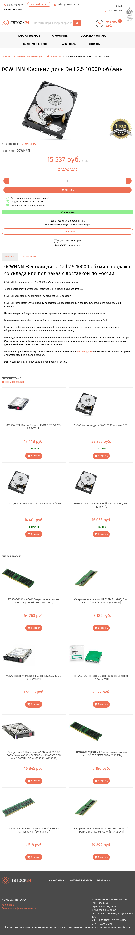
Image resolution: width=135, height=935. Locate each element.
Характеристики (29, 256)
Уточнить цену (67, 231)
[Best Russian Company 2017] (129, 14)
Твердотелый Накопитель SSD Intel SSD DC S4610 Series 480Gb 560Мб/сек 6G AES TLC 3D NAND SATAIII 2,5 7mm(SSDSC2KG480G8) (34, 755)
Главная (6, 56)
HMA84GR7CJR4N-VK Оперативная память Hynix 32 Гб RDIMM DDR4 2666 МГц (101, 754)
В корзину (69, 190)
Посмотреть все (15, 381)
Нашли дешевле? (67, 168)
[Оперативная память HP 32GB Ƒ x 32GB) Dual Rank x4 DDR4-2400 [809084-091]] (85, 578)
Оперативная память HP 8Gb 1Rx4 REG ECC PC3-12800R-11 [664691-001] (34, 830)
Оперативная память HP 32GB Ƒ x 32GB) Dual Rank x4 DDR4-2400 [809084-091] (101, 601)
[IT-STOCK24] (16, 880)
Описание (10, 256)
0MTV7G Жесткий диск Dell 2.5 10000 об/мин (34, 503)
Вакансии (103, 880)
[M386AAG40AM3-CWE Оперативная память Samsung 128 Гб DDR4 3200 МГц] (18, 578)
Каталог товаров (81, 880)
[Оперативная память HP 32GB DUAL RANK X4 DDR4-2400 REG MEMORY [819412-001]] (85, 807)
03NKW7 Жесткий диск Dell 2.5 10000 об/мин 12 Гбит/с (101, 505)
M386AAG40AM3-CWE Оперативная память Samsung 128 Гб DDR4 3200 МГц (33, 601)
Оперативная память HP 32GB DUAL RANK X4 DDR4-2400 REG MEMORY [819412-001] (101, 830)
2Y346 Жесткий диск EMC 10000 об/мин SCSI (101, 425)
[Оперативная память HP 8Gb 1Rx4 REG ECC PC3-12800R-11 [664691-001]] (18, 807)
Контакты (94, 44)
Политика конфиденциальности (19, 908)
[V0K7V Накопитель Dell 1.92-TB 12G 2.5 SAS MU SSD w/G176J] (18, 654)
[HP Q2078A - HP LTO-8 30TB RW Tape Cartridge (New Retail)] (85, 654)
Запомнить (30, 144)
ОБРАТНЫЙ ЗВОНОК (39, 4)
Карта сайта (8, 904)
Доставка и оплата (93, 35)
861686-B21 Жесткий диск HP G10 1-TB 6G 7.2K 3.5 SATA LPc (33, 427)
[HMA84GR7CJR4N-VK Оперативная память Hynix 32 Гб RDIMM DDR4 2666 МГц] (85, 731)
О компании (60, 35)
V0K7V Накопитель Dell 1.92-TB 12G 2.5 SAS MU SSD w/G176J (33, 677)
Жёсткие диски (84, 351)
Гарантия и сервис (35, 44)
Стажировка (68, 44)
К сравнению (12, 144)
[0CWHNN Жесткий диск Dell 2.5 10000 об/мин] (67, 110)
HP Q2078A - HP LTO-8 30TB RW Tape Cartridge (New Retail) (101, 677)
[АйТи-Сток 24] (15, 22)
